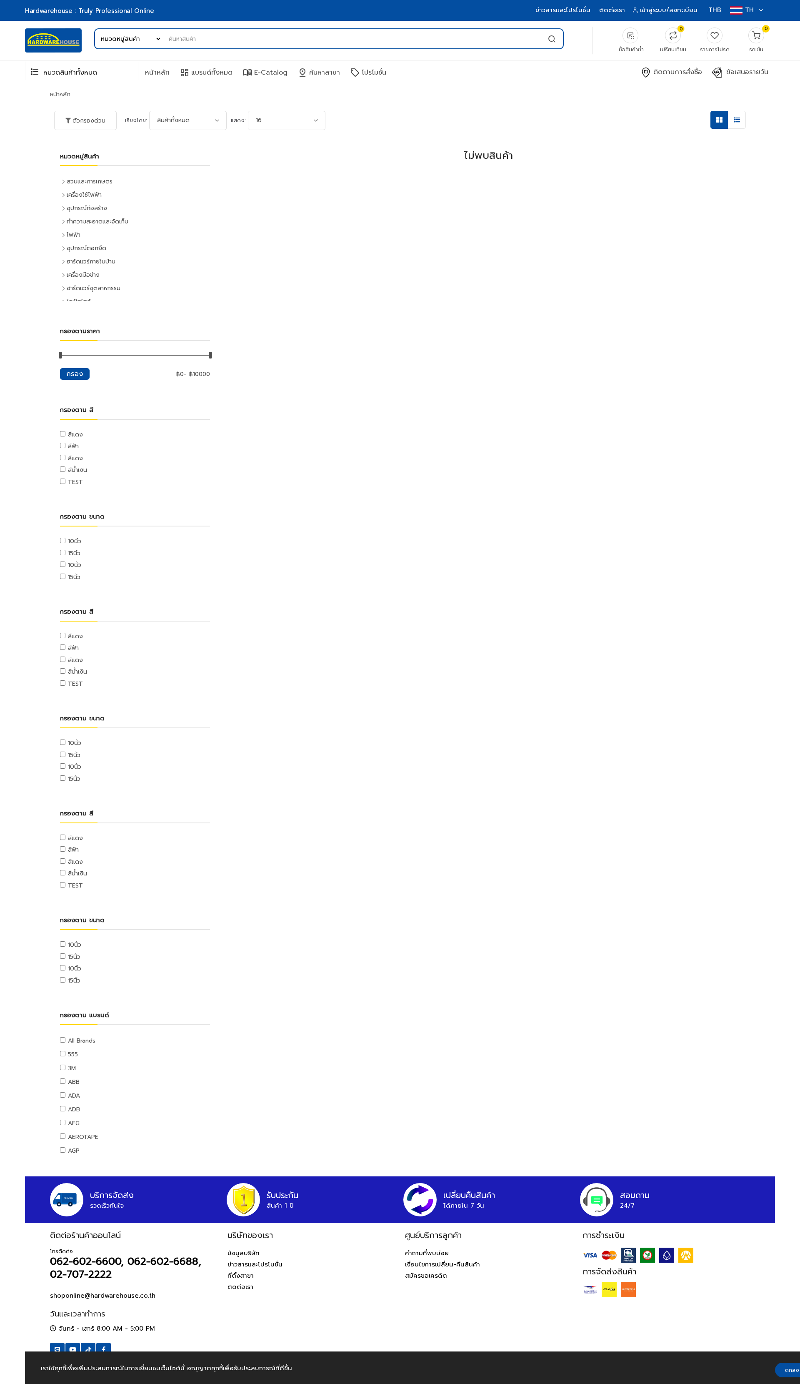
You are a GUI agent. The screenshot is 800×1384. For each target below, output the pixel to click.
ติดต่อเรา (612, 10)
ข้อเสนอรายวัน (746, 73)
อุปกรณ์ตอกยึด (86, 248)
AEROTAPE (83, 1137)
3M (72, 1068)
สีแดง (75, 434)
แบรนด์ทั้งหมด (206, 72)
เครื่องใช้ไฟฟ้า (84, 195)
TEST (75, 482)
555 (73, 1054)
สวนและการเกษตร (89, 181)
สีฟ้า (73, 446)
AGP (74, 1150)
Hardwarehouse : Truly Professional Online (89, 10)
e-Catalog (265, 72)
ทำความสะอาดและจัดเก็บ (97, 221)
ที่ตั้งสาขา (241, 1275)
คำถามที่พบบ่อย (427, 1253)
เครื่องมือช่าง (83, 275)
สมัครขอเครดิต (426, 1275)
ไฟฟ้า (73, 235)
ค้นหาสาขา (319, 72)
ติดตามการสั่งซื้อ (676, 73)
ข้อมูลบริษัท (244, 1253)
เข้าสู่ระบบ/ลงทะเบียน (669, 10)
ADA (74, 1095)
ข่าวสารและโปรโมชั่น (562, 10)
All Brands (81, 1040)
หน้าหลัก (157, 73)
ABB (74, 1082)
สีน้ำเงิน (77, 470)
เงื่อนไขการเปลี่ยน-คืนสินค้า (442, 1264)
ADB (74, 1109)
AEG (74, 1123)
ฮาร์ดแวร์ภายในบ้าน (91, 261)
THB (714, 10)
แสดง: (238, 120)
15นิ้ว (74, 553)
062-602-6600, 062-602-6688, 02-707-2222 (125, 1268)
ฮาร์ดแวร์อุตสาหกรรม (93, 288)
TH (749, 10)
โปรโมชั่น (368, 72)
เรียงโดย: (136, 120)
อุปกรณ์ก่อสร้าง (87, 208)
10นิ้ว (74, 541)
